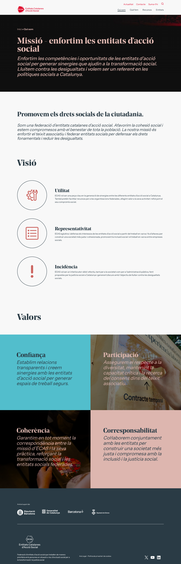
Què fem (134, 9)
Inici (19, 29)
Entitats (160, 9)
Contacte (140, 4)
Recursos (147, 9)
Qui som (122, 9)
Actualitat (128, 4)
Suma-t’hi (153, 4)
